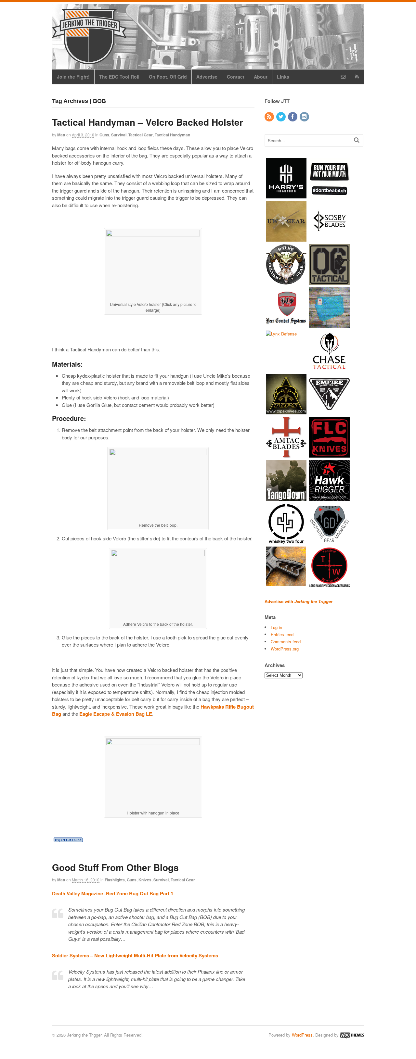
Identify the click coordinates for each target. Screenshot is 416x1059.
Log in (276, 627)
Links (283, 76)
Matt (61, 135)
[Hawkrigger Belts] (329, 497)
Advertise (206, 76)
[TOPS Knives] (286, 411)
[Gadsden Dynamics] (329, 540)
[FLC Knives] (329, 454)
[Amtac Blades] (286, 454)
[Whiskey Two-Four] (286, 540)
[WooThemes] (352, 1035)
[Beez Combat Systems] (286, 324)
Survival (118, 135)
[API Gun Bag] (329, 324)
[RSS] (270, 117)
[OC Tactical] (329, 281)
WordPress (302, 1035)
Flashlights (115, 880)
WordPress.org (285, 649)
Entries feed (282, 634)
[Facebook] (293, 117)
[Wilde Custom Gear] (286, 281)
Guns (104, 135)
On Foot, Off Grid (168, 76)
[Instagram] (305, 117)
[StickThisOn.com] (329, 195)
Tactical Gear (140, 135)
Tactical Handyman (172, 135)
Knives (144, 880)
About (260, 76)
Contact (235, 76)
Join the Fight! (73, 76)
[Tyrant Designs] (286, 584)
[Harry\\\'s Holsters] (286, 195)
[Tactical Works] (329, 584)
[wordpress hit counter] (68, 839)
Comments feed (286, 641)
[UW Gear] (286, 238)
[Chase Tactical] (329, 368)
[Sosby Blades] (329, 238)
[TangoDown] (286, 497)
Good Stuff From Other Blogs (115, 867)
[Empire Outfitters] (329, 411)
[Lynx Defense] (281, 334)
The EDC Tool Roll (119, 76)
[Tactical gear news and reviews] (89, 60)
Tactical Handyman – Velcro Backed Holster (147, 122)
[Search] (356, 139)
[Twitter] (281, 117)
